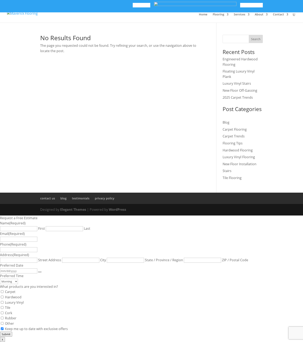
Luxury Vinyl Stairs (237, 83)
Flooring (218, 14)
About (259, 14)
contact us (47, 198)
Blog (226, 122)
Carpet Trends (234, 136)
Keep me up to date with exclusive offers (36, 329)
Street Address (49, 260)
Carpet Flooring (235, 129)
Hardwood (13, 297)
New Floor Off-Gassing (240, 90)
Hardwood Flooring (238, 150)
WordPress (117, 209)
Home (203, 14)
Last (87, 228)
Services (239, 14)
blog (63, 198)
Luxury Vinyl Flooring (239, 157)
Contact (278, 14)
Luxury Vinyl (14, 302)
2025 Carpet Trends (238, 97)
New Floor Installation (239, 164)
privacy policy (104, 198)
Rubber (10, 318)
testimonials (80, 198)
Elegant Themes (73, 209)
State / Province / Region (164, 260)
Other (9, 323)
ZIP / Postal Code (235, 260)
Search (256, 39)
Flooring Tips (233, 143)
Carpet (10, 291)
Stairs (227, 171)
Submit (6, 334)
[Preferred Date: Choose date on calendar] (39, 272)
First (41, 228)
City (103, 260)
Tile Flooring (232, 178)
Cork (8, 313)
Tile (7, 307)
